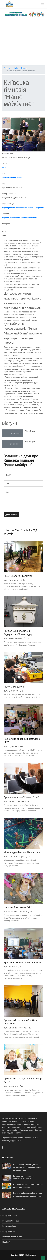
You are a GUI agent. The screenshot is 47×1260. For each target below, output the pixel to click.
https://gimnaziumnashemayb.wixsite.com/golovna (23, 208)
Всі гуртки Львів (9, 1226)
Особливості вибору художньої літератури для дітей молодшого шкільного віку (27, 1167)
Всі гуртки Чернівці (10, 1221)
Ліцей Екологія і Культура (18, 575)
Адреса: (5, 184)
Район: (4, 173)
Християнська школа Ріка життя (22, 962)
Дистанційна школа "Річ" (18, 907)
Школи (24, 68)
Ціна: (4, 231)
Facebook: (6, 214)
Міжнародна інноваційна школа (22, 852)
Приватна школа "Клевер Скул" (21, 797)
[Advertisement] (23, 41)
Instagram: (6, 224)
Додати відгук (11, 515)
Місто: (4, 163)
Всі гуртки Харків (9, 1215)
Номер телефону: (9, 194)
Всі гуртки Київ (8, 1231)
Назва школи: (7, 153)
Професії (6, 1242)
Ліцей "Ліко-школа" (14, 686)
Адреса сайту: (8, 204)
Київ (16, 68)
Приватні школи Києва (12, 1237)
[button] (5, 134)
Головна (7, 68)
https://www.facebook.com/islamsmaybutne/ (20, 218)
